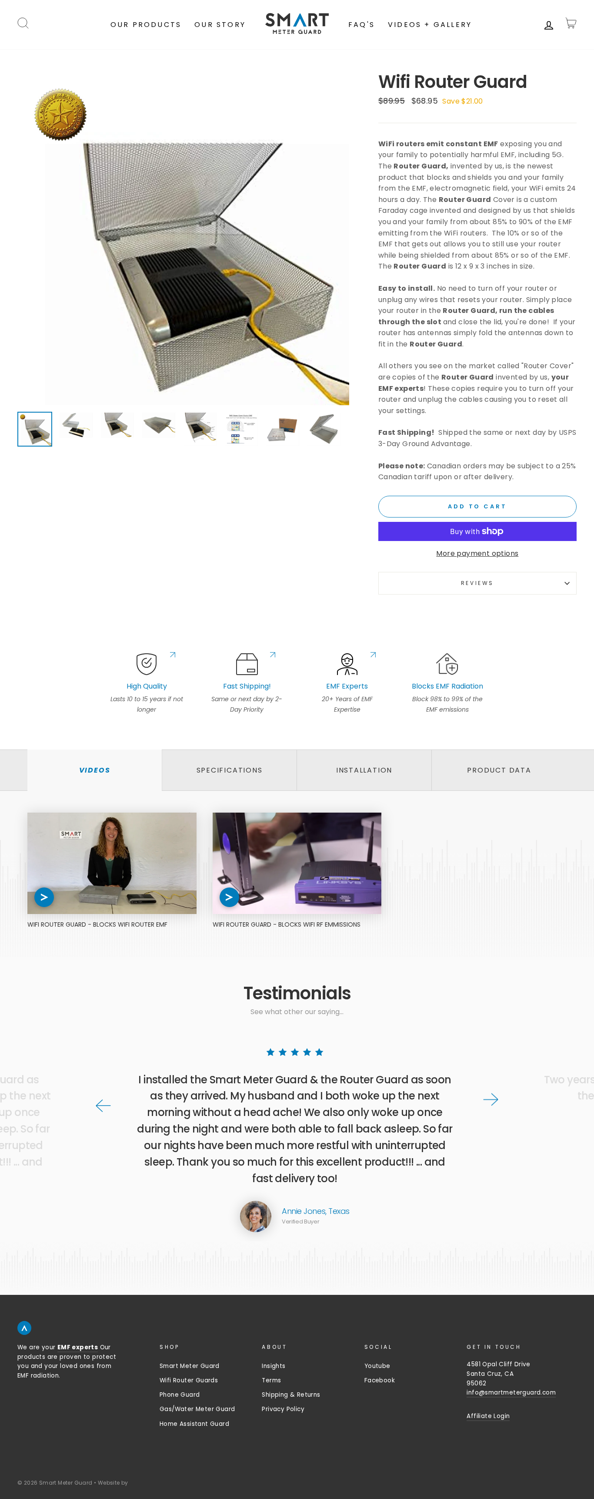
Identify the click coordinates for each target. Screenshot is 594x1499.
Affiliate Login (488, 1416)
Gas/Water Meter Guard (197, 1409)
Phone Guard (180, 1395)
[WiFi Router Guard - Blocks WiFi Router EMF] (112, 863)
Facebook (379, 1380)
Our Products (145, 25)
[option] (183, 239)
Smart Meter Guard (190, 1366)
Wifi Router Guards (189, 1380)
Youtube (377, 1366)
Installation (364, 770)
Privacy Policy (283, 1409)
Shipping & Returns (291, 1395)
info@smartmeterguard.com (511, 1392)
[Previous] (103, 1105)
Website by (113, 1482)
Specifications (230, 770)
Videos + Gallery (430, 25)
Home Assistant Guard (194, 1424)
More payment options (477, 553)
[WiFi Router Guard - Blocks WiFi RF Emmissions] (297, 863)
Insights (273, 1366)
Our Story (220, 25)
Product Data (499, 770)
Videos (94, 770)
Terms (271, 1380)
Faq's (361, 25)
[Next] (490, 1099)
